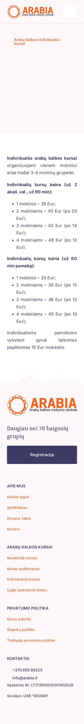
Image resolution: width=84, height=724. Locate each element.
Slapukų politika (21, 629)
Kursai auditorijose (23, 568)
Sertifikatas (17, 507)
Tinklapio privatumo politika (31, 640)
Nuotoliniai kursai (22, 558)
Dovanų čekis (19, 518)
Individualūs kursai (23, 579)
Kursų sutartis (19, 619)
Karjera (13, 529)
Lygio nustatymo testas (27, 590)
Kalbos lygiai (18, 497)
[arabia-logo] (30, 6)
